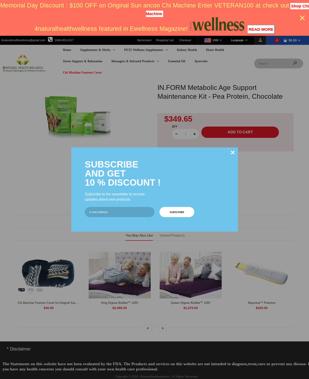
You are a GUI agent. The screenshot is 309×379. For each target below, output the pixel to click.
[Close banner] (302, 18)
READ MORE (261, 29)
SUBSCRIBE (177, 212)
